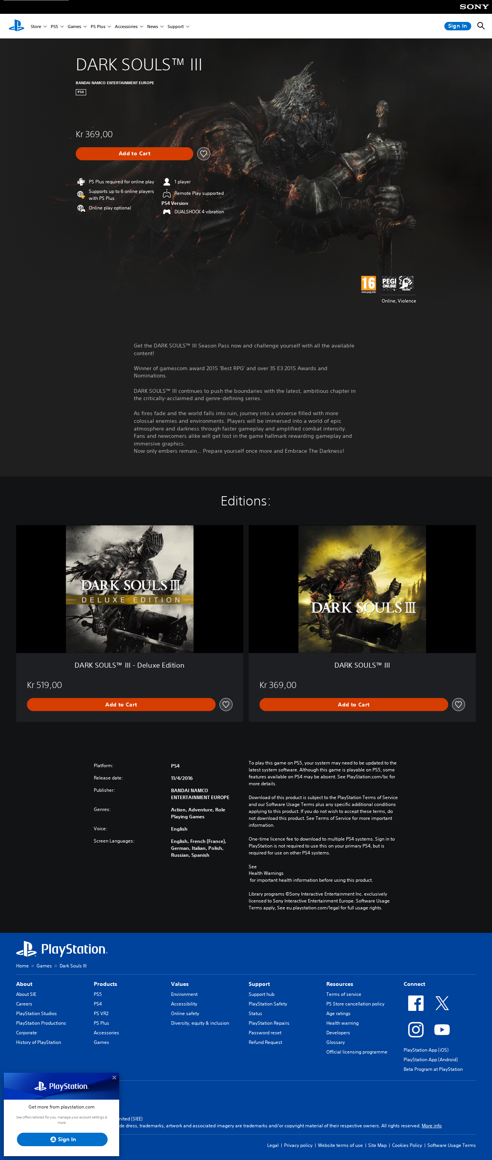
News (152, 26)
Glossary (335, 1042)
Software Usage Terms (451, 1145)
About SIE (26, 994)
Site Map (377, 1145)
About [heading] (24, 984)
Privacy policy (298, 1145)
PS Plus (98, 26)
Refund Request (265, 1042)
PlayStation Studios (36, 1013)
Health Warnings (266, 873)
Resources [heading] (339, 984)
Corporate (26, 1032)
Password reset (265, 1032)
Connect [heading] (414, 984)
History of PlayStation (38, 1042)
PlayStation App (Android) (431, 1059)
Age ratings (338, 1013)
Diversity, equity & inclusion (200, 1023)
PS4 (98, 1003)
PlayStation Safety (268, 1003)
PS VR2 (101, 1013)
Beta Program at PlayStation (433, 1069)
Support (176, 26)
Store (36, 26)
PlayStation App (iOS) (426, 1050)
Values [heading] (180, 984)
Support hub (261, 994)
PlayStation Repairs (269, 1023)
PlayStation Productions (41, 1023)
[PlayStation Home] (16, 26)
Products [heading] (105, 984)
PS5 (54, 26)
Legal (273, 1145)
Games (74, 26)
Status (255, 1013)
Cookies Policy (407, 1145)
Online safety (185, 1013)
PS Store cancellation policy (355, 1003)
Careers (24, 1003)
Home (22, 965)
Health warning (342, 1023)
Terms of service (343, 994)
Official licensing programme (356, 1052)
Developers (338, 1032)
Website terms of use (340, 1145)
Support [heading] (259, 984)
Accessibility (184, 1003)
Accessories (126, 26)
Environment (184, 994)
